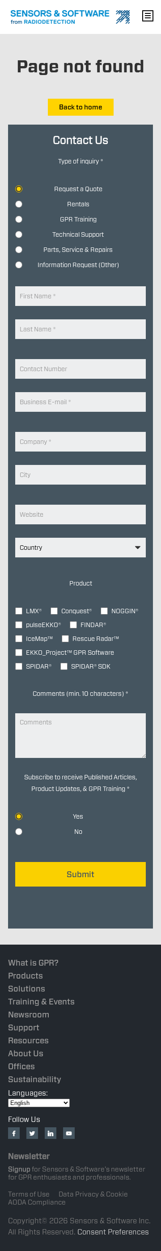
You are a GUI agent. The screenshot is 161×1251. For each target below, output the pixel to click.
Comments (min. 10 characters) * (80, 693)
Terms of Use (29, 1194)
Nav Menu (148, 15)
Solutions (26, 988)
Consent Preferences (113, 1232)
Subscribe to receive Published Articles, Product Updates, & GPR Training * (80, 783)
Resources (28, 1040)
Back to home (80, 107)
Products (25, 975)
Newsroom (28, 1014)
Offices (21, 1066)
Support (23, 1027)
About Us (25, 1053)
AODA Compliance (37, 1202)
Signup (19, 1169)
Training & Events (41, 1001)
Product (80, 583)
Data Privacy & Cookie (93, 1194)
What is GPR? (33, 962)
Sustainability (34, 1079)
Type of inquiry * (80, 161)
